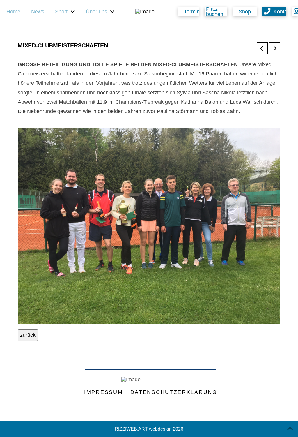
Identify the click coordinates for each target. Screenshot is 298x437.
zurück (28, 335)
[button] (216, 11)
